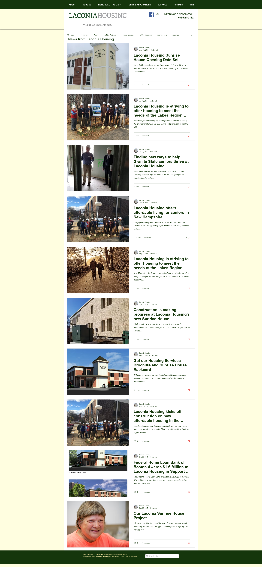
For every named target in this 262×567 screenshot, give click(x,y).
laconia (175, 35)
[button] (109, 4)
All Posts (70, 35)
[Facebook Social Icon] (151, 14)
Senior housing (128, 35)
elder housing (146, 35)
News (96, 35)
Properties (84, 35)
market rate (162, 35)
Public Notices (110, 35)
